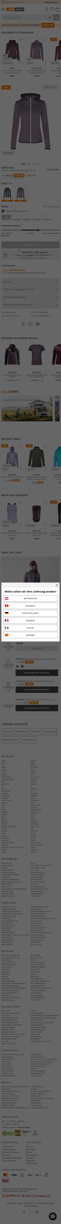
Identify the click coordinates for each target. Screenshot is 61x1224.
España (30, 635)
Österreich (30, 598)
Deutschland (30, 613)
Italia (30, 628)
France (30, 620)
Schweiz (30, 606)
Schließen (57, 585)
